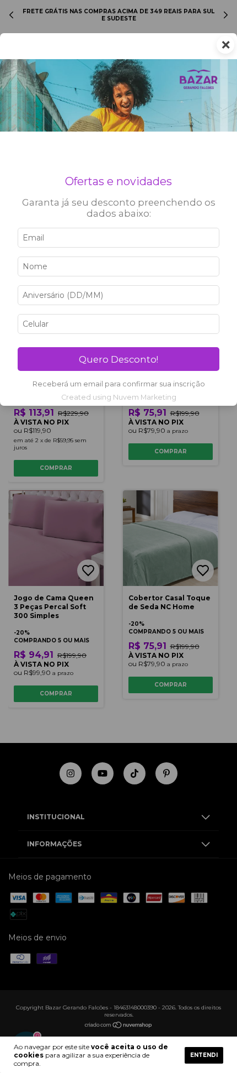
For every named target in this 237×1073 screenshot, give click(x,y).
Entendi (204, 1055)
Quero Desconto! (118, 359)
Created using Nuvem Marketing (118, 397)
